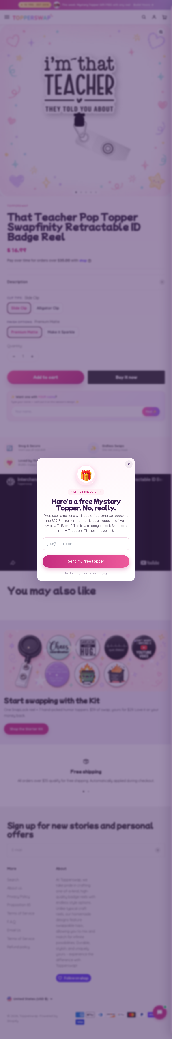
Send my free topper (86, 561)
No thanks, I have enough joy (86, 573)
